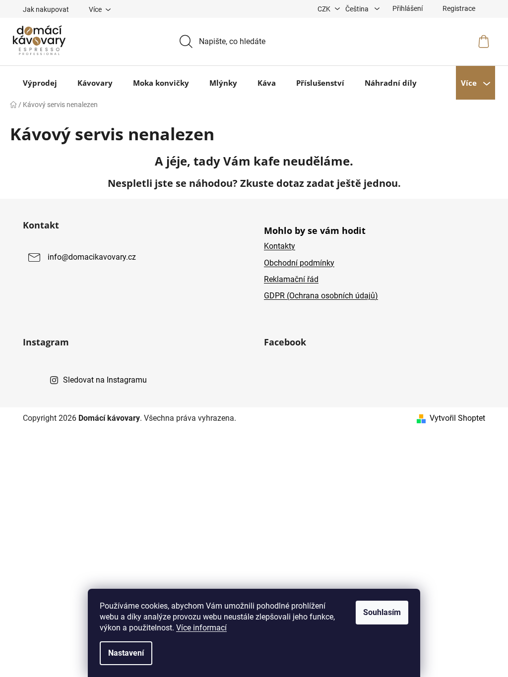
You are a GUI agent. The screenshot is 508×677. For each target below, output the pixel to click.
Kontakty (279, 246)
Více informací (201, 627)
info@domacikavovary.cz (92, 257)
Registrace (459, 8)
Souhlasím (382, 612)
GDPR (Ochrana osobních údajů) (321, 295)
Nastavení (126, 653)
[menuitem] (40, 83)
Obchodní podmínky (299, 263)
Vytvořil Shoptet (457, 418)
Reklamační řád (291, 279)
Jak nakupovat (46, 9)
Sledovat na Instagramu (105, 380)
